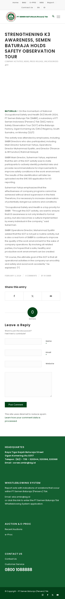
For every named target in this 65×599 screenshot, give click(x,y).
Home (15, 2)
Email (48, 353)
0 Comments (31, 276)
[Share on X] (33, 296)
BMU (24, 2)
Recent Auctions (13, 529)
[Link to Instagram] (42, 594)
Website (50, 363)
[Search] (51, 16)
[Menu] (58, 17)
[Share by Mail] (51, 296)
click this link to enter (19, 500)
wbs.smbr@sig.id (21, 496)
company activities (14, 61)
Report (50, 2)
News (26, 61)
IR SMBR (47, 276)
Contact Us (27, 7)
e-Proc (8, 534)
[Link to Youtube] (57, 594)
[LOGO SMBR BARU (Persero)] (27, 16)
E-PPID (33, 2)
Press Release (36, 61)
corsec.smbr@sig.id (24, 462)
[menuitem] (15, 2)
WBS (42, 2)
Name (49, 342)
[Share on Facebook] (14, 296)
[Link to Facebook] (47, 594)
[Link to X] (52, 594)
